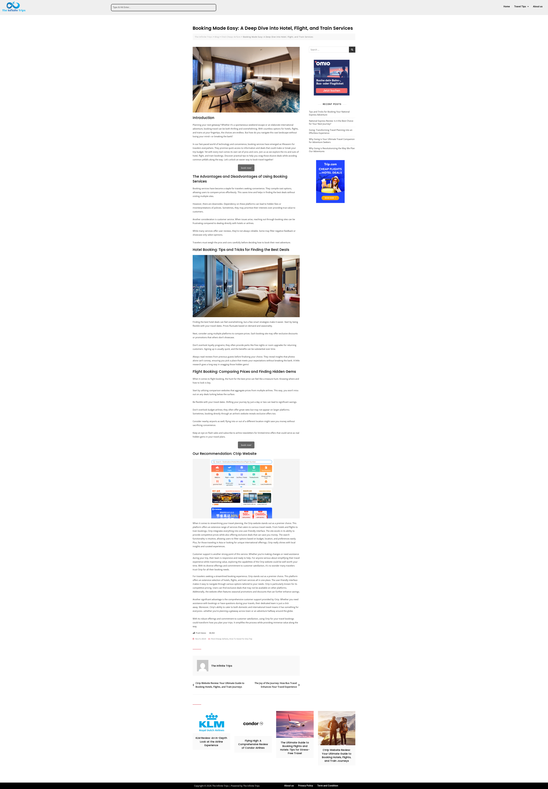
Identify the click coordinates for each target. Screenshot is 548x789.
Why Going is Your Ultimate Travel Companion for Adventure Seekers (332, 141)
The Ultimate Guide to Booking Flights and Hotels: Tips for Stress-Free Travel (295, 748)
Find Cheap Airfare (219, 638)
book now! (246, 167)
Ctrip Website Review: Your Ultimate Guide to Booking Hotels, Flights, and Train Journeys (220, 685)
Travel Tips (520, 6)
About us (538, 6)
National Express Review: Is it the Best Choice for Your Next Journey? (331, 122)
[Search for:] (332, 50)
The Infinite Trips (221, 666)
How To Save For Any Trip (240, 638)
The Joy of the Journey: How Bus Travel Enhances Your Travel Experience (276, 685)
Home (506, 6)
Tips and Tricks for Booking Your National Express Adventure (329, 113)
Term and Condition (327, 786)
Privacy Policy (305, 786)
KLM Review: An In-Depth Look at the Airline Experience (211, 741)
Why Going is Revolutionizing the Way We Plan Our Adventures (332, 150)
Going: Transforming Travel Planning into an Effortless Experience (330, 131)
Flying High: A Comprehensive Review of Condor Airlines (253, 744)
